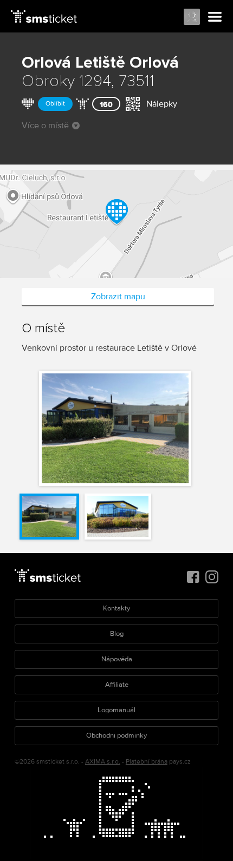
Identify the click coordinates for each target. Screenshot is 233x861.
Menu (215, 17)
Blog (117, 633)
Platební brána (146, 762)
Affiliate (116, 684)
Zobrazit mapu (118, 296)
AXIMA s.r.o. (102, 762)
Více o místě (45, 125)
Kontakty (116, 608)
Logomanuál (116, 710)
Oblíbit (55, 104)
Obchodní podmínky (116, 735)
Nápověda (116, 659)
